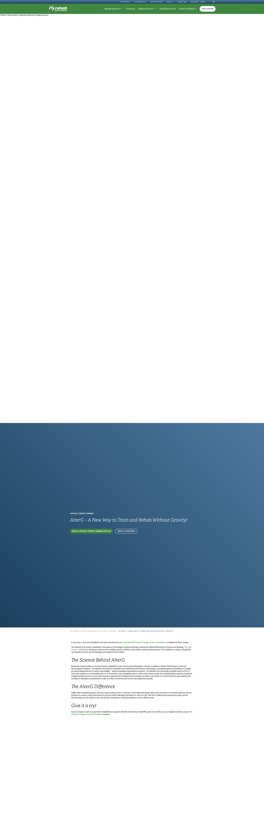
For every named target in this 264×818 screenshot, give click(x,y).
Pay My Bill (194, 2)
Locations (130, 9)
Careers (169, 2)
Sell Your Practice (157, 2)
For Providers (124, 2)
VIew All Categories (126, 531)
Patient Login (182, 2)
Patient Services (145, 9)
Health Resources (167, 9)
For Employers (140, 2)
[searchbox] (208, 2)
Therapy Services (112, 9)
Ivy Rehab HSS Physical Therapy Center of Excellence (144, 642)
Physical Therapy (77, 513)
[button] (214, 2)
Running (90, 513)
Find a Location (207, 9)
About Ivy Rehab (186, 9)
